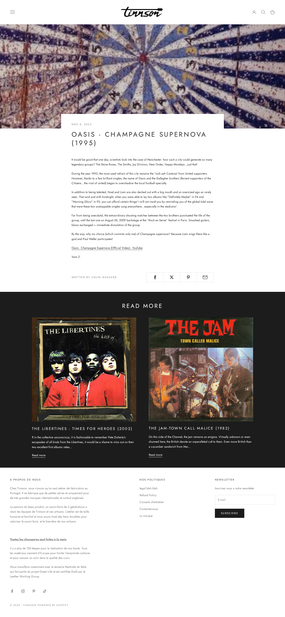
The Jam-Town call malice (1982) (189, 428)
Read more (38, 455)
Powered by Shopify (53, 605)
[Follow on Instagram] (23, 591)
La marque (146, 516)
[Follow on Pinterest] (34, 591)
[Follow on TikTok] (45, 591)
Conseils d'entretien (152, 502)
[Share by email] (205, 277)
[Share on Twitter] (171, 277)
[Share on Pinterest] (188, 277)
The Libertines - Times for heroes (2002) (82, 428)
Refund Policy (148, 495)
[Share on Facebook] (155, 277)
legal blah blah (149, 488)
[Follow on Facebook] (12, 591)
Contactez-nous (149, 509)
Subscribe (229, 513)
